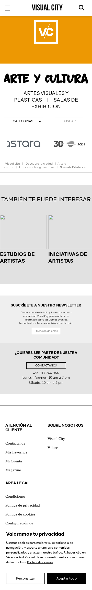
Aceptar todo (66, 578)
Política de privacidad (22, 505)
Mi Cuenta (13, 461)
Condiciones (15, 496)
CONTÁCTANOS (46, 365)
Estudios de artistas (17, 258)
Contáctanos (15, 443)
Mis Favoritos (16, 452)
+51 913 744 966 (46, 373)
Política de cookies (40, 562)
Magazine (13, 470)
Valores (53, 448)
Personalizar (25, 578)
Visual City (56, 439)
